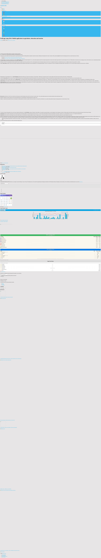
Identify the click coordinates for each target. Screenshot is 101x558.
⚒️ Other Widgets (5, 36)
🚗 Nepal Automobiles (6, 12)
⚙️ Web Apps (4, 25)
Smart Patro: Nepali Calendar (4, 221)
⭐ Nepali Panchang (6, 32)
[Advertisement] (24, 47)
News (10, 40)
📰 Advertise (6, 23)
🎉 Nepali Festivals (5, 13)
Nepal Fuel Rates (3, 271)
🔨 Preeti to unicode (6, 29)
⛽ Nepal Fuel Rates (6, 35)
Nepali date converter (4, 556)
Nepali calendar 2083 (6, 18)
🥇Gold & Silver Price (6, 31)
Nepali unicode (4, 555)
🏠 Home (3, 9)
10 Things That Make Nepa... (5, 1)
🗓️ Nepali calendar (5, 26)
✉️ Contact (4, 21)
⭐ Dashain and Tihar (6, 15)
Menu (1, 7)
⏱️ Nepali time (5, 28)
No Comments (13, 40)
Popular (3, 284)
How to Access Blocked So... (5, 2)
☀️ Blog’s (4, 10)
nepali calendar (6, 206)
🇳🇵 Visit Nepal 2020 (6, 11)
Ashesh (1, 40)
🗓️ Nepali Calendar (6, 16)
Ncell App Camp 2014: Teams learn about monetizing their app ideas (13, 57)
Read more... (81, 181)
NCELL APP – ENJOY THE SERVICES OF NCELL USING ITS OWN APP (15, 58)
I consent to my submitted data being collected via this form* (8, 275)
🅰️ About (3, 19)
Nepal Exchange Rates (2, 248)
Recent (3, 283)
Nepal (8, 40)
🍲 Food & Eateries (5, 14)
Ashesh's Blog (4, 553)
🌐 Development (5, 22)
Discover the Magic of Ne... (5, 3)
